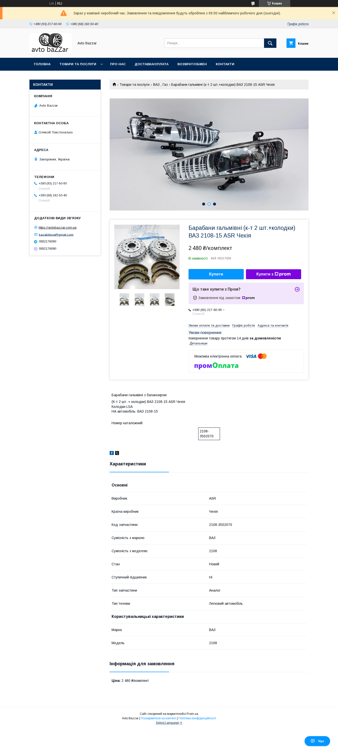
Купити (216, 274)
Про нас (118, 64)
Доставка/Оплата (152, 64)
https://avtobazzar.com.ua (57, 227)
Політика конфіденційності (197, 718)
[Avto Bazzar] (50, 51)
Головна (42, 64)
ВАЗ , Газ (160, 85)
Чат (321, 741)
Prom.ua (192, 714)
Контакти (225, 64)
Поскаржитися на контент (158, 718)
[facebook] (112, 454)
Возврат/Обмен (192, 64)
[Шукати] (270, 43)
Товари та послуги (77, 64)
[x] (117, 454)
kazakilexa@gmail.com (56, 234)
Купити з (264, 274)
